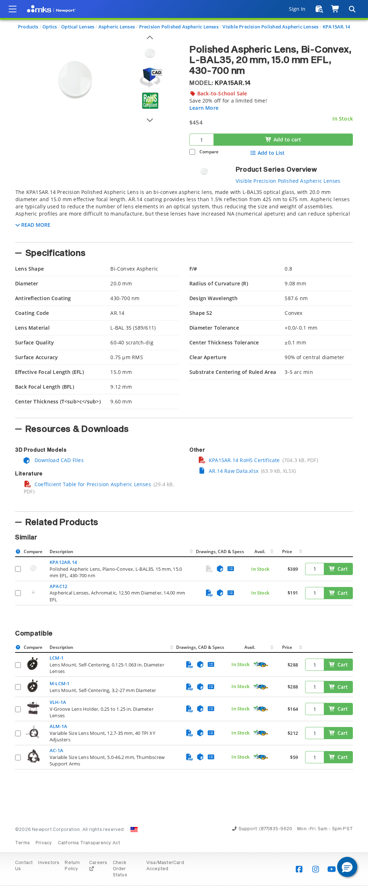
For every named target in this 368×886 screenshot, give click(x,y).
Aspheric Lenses (116, 26)
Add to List (271, 152)
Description (61, 551)
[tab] (184, 213)
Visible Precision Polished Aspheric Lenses (270, 26)
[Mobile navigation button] (12, 9)
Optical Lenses (77, 26)
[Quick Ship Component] (260, 664)
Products (28, 26)
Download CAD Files (58, 460)
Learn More (203, 107)
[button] (347, 867)
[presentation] (184, 443)
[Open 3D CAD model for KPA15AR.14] (149, 78)
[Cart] (335, 9)
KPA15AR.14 (336, 26)
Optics (49, 26)
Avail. (260, 551)
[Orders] (319, 9)
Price (287, 551)
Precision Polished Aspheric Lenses (178, 26)
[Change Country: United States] (134, 829)
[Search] (352, 9)
